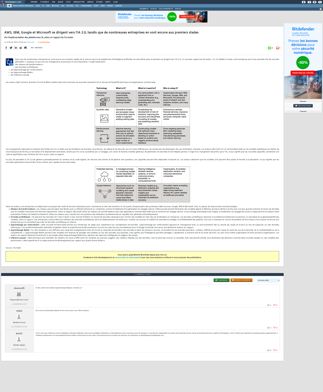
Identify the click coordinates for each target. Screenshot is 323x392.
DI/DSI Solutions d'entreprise (23, 6)
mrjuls (19, 311)
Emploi (90, 2)
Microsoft (55, 6)
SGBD (96, 6)
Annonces (30, 42)
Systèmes (118, 6)
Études (99, 2)
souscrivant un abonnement (128, 257)
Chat (68, 2)
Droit (107, 2)
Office (103, 6)
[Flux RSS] (321, 9)
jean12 (19, 333)
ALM (47, 6)
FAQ (53, 2)
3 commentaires (44, 42)
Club (115, 2)
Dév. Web (70, 6)
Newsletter (78, 2)
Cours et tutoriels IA (166, 9)
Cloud (38, 6)
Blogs (60, 2)
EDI (77, 6)
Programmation (86, 6)
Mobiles (110, 6)
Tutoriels (44, 2)
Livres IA (178, 9)
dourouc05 (19, 288)
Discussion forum (304, 106)
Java (62, 6)
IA (43, 6)
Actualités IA (144, 9)
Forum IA (153, 9)
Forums (33, 2)
